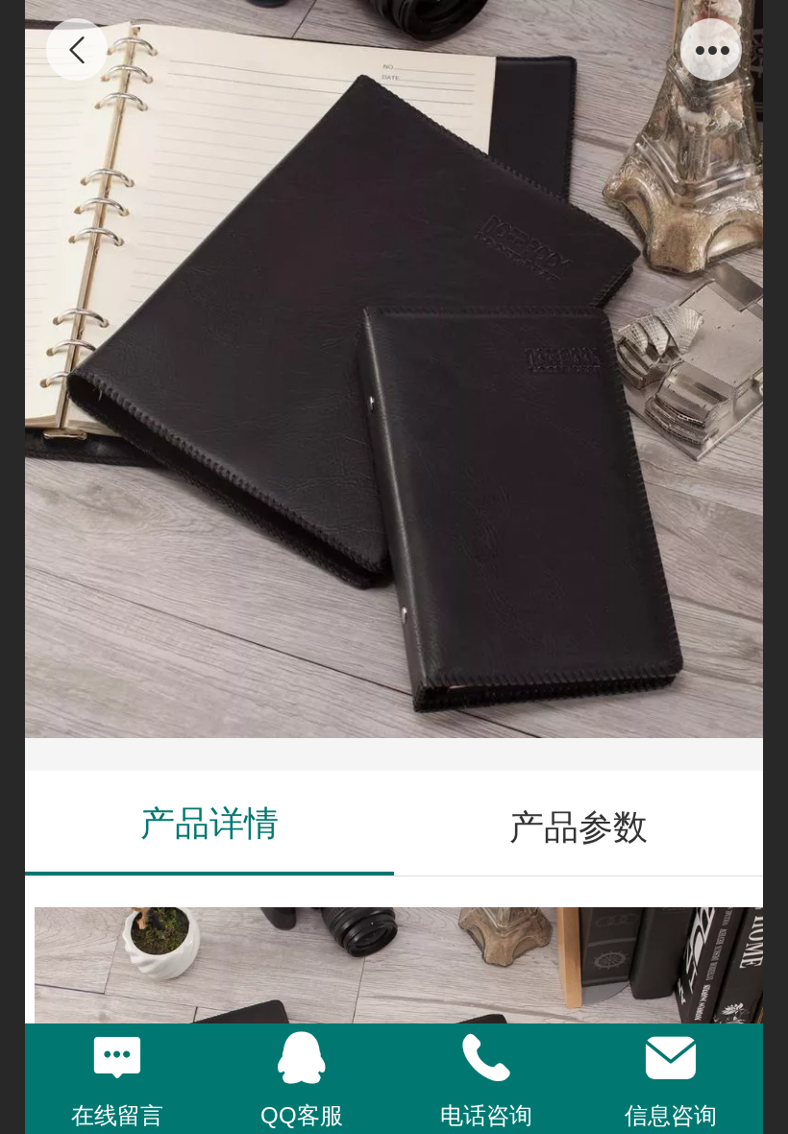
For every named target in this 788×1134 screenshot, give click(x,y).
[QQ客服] (301, 1058)
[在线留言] (117, 1058)
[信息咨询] (671, 1058)
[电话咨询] (486, 1058)
